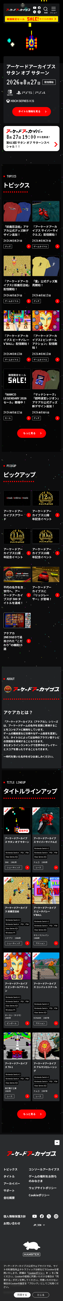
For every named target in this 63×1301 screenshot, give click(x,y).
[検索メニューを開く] (46, 9)
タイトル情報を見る (29, 111)
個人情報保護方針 (15, 1216)
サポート (9, 1190)
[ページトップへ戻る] (57, 1142)
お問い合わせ (12, 1223)
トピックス (11, 1169)
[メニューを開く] (53, 9)
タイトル (9, 1176)
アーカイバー (12, 1183)
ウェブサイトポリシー (43, 1188)
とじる (40, 1294)
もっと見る (29, 433)
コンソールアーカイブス (44, 1169)
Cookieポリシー (39, 1195)
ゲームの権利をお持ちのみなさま (43, 1178)
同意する (22, 1294)
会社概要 (9, 1198)
